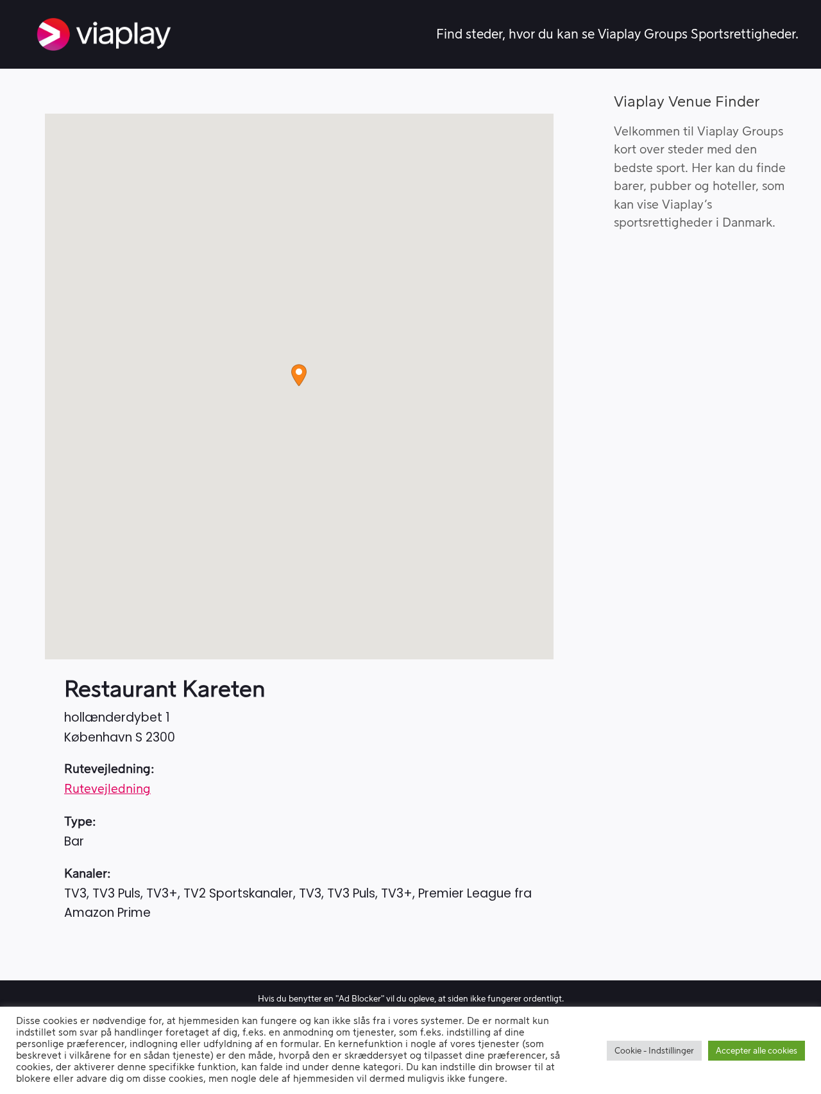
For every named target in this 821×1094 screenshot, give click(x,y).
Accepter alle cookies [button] (756, 1050)
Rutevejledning (107, 789)
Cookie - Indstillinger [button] (654, 1050)
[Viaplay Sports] (103, 34)
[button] (299, 375)
